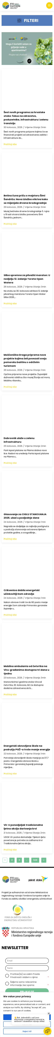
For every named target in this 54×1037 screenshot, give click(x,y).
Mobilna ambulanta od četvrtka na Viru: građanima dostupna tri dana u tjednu (26, 670)
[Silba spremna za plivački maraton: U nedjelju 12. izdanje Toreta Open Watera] (27, 251)
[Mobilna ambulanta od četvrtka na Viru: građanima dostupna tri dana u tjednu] (27, 642)
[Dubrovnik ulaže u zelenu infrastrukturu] (27, 414)
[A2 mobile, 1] (27, 48)
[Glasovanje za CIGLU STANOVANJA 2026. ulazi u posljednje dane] (27, 490)
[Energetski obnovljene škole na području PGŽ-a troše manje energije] (27, 722)
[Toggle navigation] (49, 5)
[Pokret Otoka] (11, 5)
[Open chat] (47, 1031)
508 (35, 860)
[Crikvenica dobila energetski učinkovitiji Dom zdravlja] (27, 566)
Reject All (27, 1031)
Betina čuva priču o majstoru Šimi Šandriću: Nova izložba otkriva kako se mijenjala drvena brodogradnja (26, 199)
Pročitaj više (10, 144)
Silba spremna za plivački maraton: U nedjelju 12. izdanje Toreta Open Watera (27, 279)
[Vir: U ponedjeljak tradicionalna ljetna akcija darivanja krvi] (27, 801)
